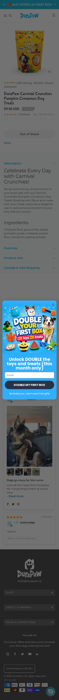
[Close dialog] (53, 304)
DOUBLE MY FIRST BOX (29, 385)
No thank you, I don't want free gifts (29, 393)
